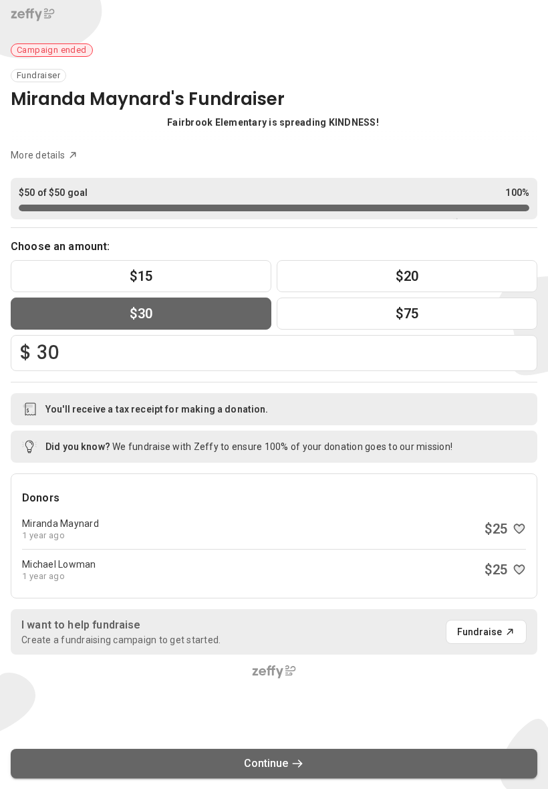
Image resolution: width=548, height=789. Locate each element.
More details (38, 155)
